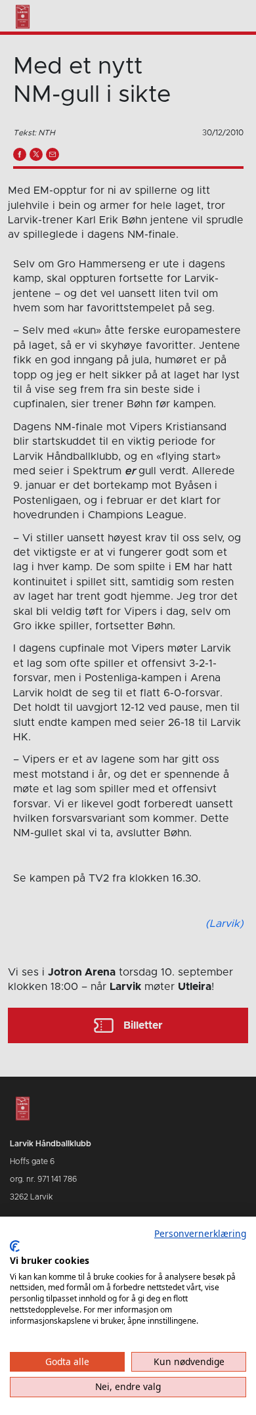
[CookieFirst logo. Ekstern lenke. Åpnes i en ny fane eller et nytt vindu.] (15, 1246)
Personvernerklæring (200, 1233)
